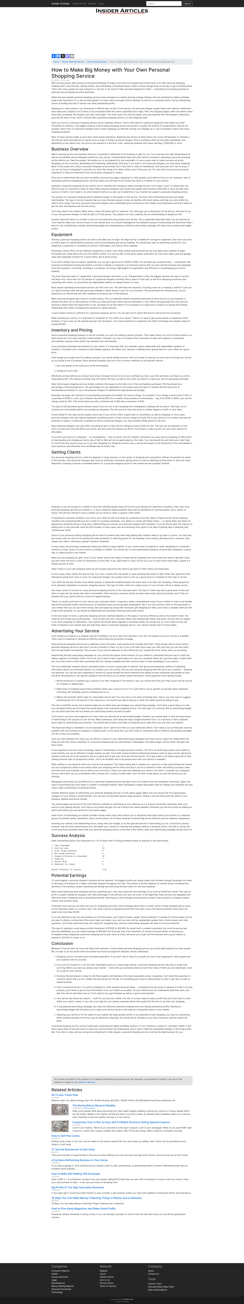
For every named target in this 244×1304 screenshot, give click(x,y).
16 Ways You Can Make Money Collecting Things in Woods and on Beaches (96, 1198)
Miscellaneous (58, 1283)
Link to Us (105, 1280)
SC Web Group (128, 1299)
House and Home (59, 1277)
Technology (57, 1292)
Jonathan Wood (89, 1108)
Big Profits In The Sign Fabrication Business (77, 1187)
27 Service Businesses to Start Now (73, 1149)
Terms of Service (87, 1082)
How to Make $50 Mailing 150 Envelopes (75, 1173)
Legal (54, 1280)
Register (92, 3)
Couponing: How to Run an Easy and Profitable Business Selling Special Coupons (121, 1122)
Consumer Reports (60, 1270)
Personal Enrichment (61, 1289)
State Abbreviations (157, 1289)
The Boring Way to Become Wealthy (94, 1105)
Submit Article (79, 3)
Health (54, 1274)
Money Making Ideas (97, 61)
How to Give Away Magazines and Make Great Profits (83, 1208)
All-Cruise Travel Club (64, 1094)
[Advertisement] (122, 34)
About (151, 1270)
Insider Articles (60, 3)
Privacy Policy (106, 1283)
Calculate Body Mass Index (161, 1286)
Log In (101, 3)
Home (56, 61)
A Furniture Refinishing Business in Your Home (79, 1160)
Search (187, 3)
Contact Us (153, 1274)
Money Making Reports (73, 61)
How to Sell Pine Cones (65, 1135)
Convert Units (155, 1283)
